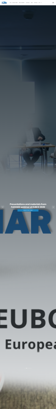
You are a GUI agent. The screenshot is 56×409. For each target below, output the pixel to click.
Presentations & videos (28, 210)
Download (35, 2)
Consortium (27, 2)
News (32, 2)
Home (10, 2)
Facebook (41, 2)
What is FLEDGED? (21, 2)
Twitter (39, 2)
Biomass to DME (14, 2)
